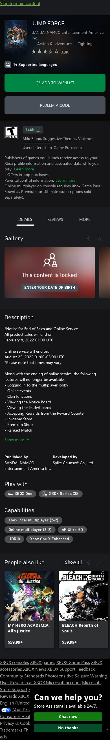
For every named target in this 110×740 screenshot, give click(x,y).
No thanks (68, 727)
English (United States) (22, 703)
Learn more (24, 169)
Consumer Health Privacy (24, 716)
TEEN (30, 130)
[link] (29, 609)
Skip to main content (20, 3)
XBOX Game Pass (73, 662)
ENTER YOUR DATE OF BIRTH (49, 288)
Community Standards (22, 676)
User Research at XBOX (23, 682)
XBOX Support (61, 669)
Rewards (8, 696)
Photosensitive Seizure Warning (76, 676)
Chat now (68, 716)
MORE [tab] (84, 219)
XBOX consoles (14, 662)
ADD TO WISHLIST (58, 82)
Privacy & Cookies (18, 723)
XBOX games (42, 662)
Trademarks (11, 730)
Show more (14, 439)
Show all (73, 562)
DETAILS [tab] (25, 219)
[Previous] (88, 239)
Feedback (85, 669)
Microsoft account (63, 682)
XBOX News (34, 669)
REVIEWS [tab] (55, 219)
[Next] (99, 239)
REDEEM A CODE (55, 105)
